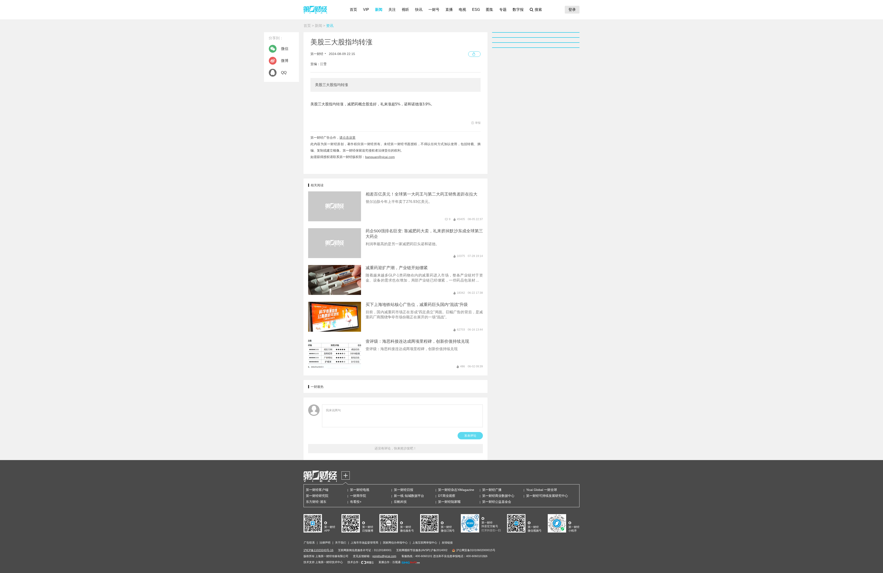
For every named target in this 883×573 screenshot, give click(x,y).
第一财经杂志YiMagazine (456, 490)
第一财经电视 (359, 490)
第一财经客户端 (317, 490)
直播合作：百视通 (389, 562)
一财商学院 (358, 496)
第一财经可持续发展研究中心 (547, 496)
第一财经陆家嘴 (449, 502)
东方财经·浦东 (316, 502)
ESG (476, 10)
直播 (449, 10)
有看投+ (355, 502)
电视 (462, 10)
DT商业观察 (446, 496)
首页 (353, 10)
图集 (489, 10)
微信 (284, 49)
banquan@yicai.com (380, 157)
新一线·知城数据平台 (409, 496)
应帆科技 (400, 502)
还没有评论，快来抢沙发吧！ (395, 448)
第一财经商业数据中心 (498, 496)
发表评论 (470, 435)
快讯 (418, 10)
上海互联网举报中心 (424, 542)
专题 (503, 10)
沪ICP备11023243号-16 (318, 550)
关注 (392, 10)
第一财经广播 (492, 490)
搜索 (538, 10)
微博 (284, 61)
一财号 (433, 10)
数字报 (518, 10)
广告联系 (309, 542)
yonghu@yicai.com (384, 556)
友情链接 (447, 542)
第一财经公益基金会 (496, 502)
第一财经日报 (403, 490)
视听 (405, 10)
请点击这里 (347, 137)
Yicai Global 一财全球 (541, 490)
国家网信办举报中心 (395, 542)
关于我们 (340, 542)
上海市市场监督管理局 (364, 542)
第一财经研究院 (317, 496)
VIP (366, 10)
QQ (284, 73)
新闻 (378, 10)
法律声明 (324, 542)
